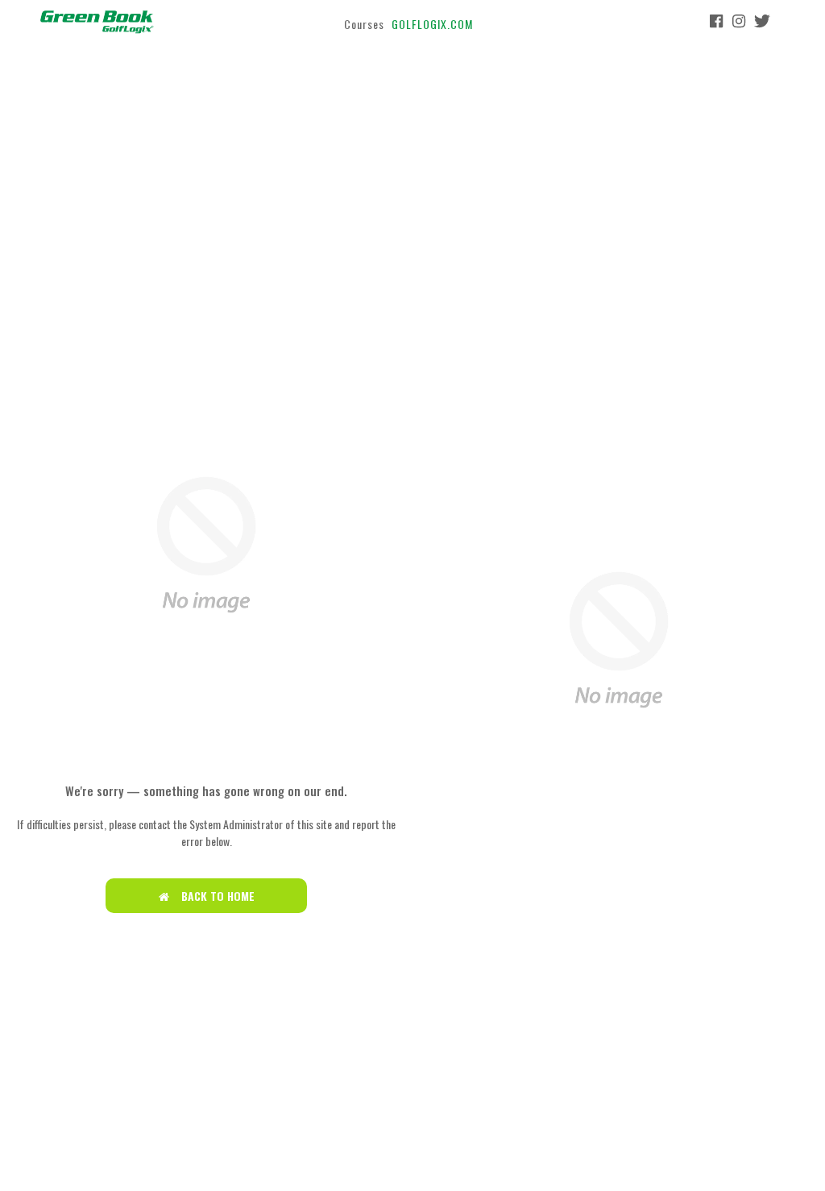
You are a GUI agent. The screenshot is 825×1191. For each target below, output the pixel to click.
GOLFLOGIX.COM (432, 23)
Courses (364, 23)
